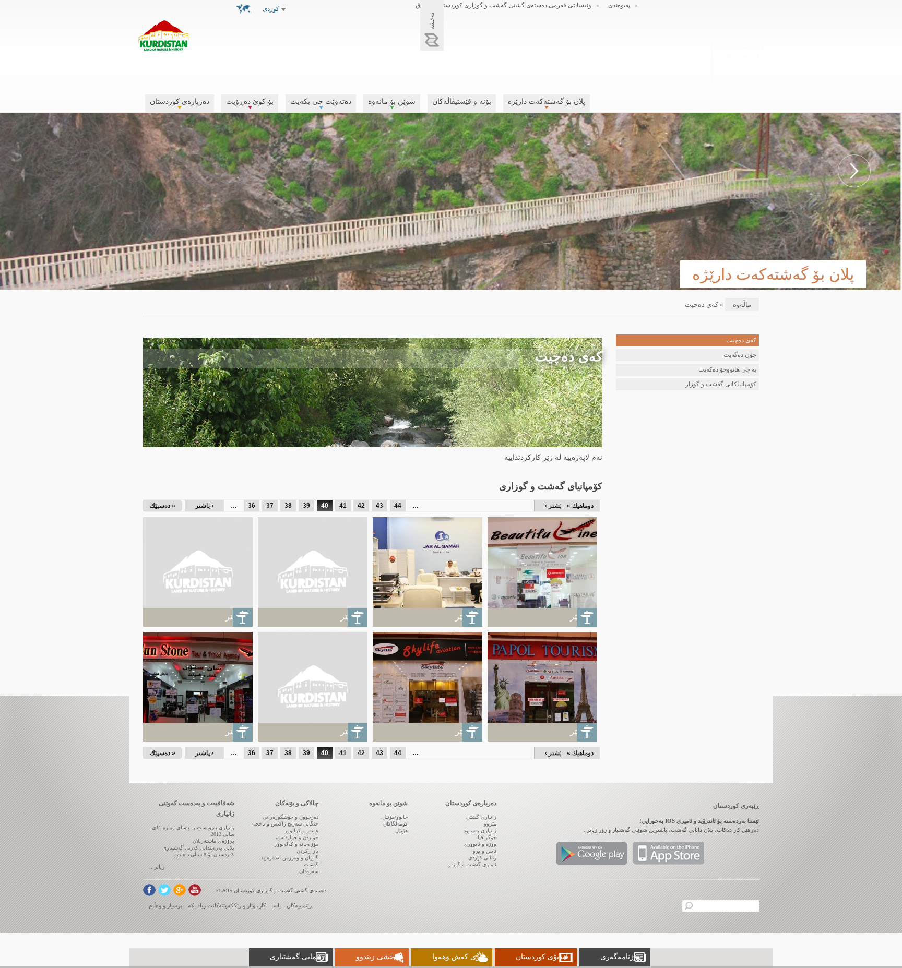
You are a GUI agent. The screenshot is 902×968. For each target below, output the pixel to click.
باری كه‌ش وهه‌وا (458, 957)
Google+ (179, 890)
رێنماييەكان (299, 905)
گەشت (311, 864)
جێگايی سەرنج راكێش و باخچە (285, 824)
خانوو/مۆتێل (395, 817)
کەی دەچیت (741, 340)
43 (379, 505)
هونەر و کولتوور (301, 830)
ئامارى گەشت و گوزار (472, 864)
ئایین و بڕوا (483, 851)
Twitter (164, 890)
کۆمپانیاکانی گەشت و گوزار (720, 384)
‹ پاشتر (204, 505)
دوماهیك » (580, 505)
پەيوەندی (619, 5)
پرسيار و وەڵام (165, 905)
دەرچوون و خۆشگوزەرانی (290, 817)
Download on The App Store (668, 853)
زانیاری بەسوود (480, 830)
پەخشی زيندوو (378, 957)
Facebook (149, 890)
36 (251, 505)
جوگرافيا (487, 837)
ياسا (276, 905)
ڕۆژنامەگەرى (621, 957)
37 (270, 505)
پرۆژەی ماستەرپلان (213, 841)
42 (361, 505)
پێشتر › (554, 505)
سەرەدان (308, 871)
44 (397, 505)
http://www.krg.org (738, 61)
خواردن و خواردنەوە (297, 837)
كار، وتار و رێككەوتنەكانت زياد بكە (227, 905)
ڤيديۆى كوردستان (542, 957)
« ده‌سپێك (162, 505)
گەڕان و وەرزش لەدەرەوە (290, 858)
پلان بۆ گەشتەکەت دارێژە (546, 101)
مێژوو (490, 824)
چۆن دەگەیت (739, 354)
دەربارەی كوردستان (179, 101)
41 (343, 505)
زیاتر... (156, 867)
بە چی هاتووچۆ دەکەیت (727, 369)
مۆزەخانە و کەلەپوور (296, 844)
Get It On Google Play (591, 853)
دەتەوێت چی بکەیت (320, 101)
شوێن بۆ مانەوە (392, 101)
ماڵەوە (742, 304)
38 (288, 505)
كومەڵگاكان (395, 824)
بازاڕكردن (307, 851)
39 (306, 505)
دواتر (854, 170)
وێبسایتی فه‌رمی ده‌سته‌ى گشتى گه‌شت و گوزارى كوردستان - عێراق (503, 5)
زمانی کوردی (482, 858)
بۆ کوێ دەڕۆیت (250, 101)
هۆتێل (401, 830)
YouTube (194, 890)
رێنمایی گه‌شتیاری (297, 957)
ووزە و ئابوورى (480, 844)
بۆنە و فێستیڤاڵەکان (461, 101)
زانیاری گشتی (481, 817)
